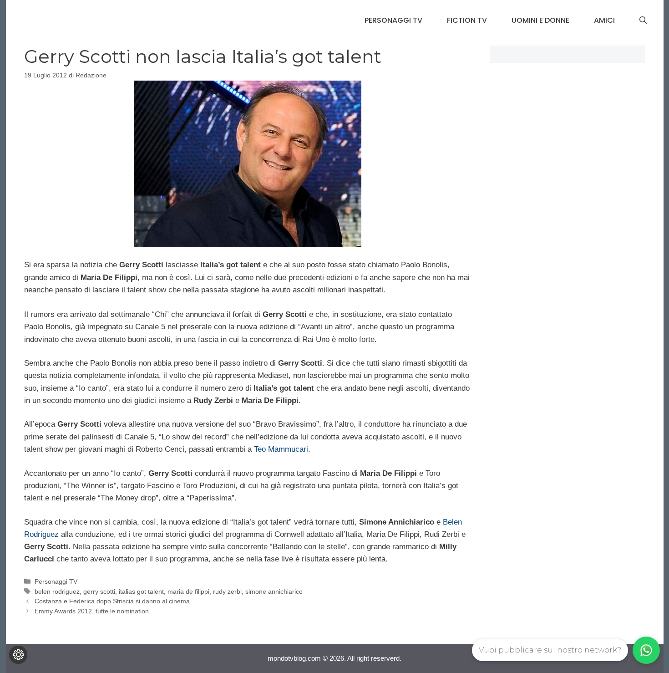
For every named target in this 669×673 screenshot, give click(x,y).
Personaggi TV (393, 20)
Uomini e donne (540, 20)
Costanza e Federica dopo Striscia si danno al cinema (112, 601)
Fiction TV (467, 20)
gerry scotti (99, 591)
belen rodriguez (57, 591)
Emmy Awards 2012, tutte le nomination (92, 611)
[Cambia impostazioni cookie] (18, 655)
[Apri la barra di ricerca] (643, 20)
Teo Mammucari (281, 449)
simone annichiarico (274, 591)
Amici (604, 20)
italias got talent (141, 591)
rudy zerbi (227, 591)
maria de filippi (188, 591)
